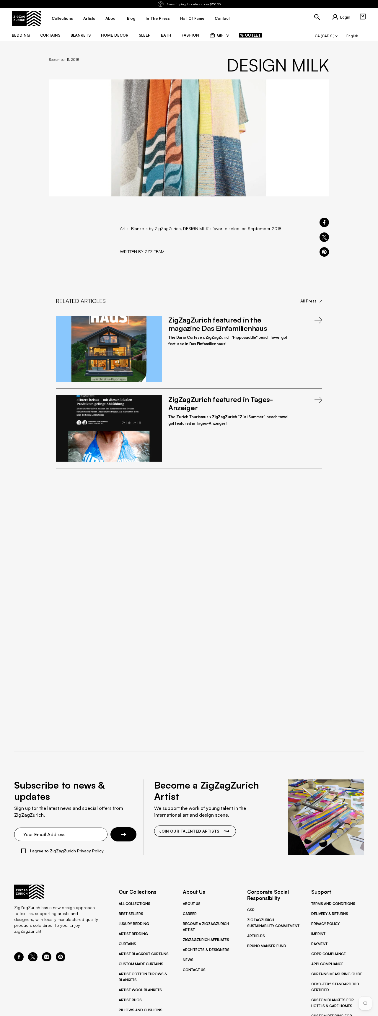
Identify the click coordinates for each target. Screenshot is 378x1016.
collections (62, 18)
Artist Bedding (133, 934)
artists (89, 18)
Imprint (318, 934)
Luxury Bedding (134, 923)
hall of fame (192, 18)
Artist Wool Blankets (140, 990)
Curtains (127, 944)
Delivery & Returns (329, 913)
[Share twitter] (324, 237)
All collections (134, 903)
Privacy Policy (325, 923)
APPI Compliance (327, 964)
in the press (158, 18)
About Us (192, 903)
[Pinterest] (60, 959)
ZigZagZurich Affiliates (206, 939)
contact (222, 18)
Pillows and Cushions (140, 1010)
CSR (251, 910)
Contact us (194, 970)
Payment (319, 944)
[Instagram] (46, 959)
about (111, 18)
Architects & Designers (206, 949)
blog (131, 18)
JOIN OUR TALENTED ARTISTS (189, 831)
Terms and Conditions (333, 903)
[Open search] (317, 17)
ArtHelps (256, 936)
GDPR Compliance (328, 954)
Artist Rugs (130, 1000)
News (188, 960)
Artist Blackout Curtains (144, 954)
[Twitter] (33, 959)
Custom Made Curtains (141, 964)
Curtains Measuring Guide (336, 974)
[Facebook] (19, 959)
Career (190, 913)
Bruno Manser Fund (266, 946)
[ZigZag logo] (26, 18)
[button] (362, 16)
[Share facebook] (324, 222)
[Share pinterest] (324, 252)
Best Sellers (131, 913)
